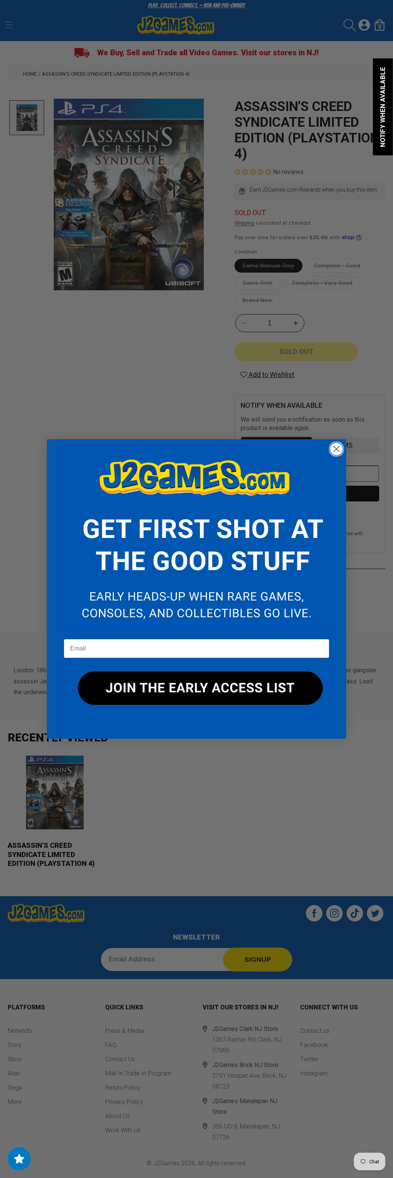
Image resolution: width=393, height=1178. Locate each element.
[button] (196, 539)
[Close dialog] (336, 449)
